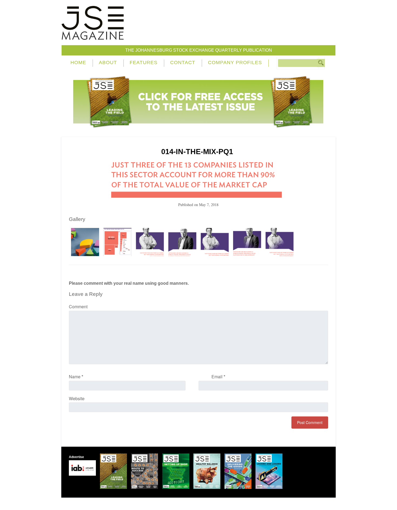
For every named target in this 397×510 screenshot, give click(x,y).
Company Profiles (235, 62)
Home (78, 62)
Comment (78, 306)
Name (76, 376)
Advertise (76, 457)
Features (143, 62)
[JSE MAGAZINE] (93, 35)
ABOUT (108, 62)
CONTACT (182, 62)
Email (218, 376)
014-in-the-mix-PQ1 (197, 152)
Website (77, 398)
